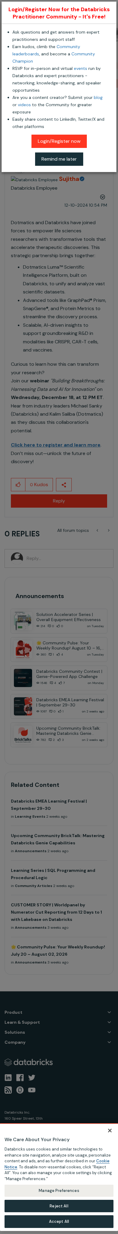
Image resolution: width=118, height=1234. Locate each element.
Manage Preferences (59, 1190)
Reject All (59, 1206)
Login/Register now (59, 141)
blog (98, 97)
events (80, 68)
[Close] (109, 1130)
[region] (59, 1177)
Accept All (59, 1221)
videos (24, 104)
